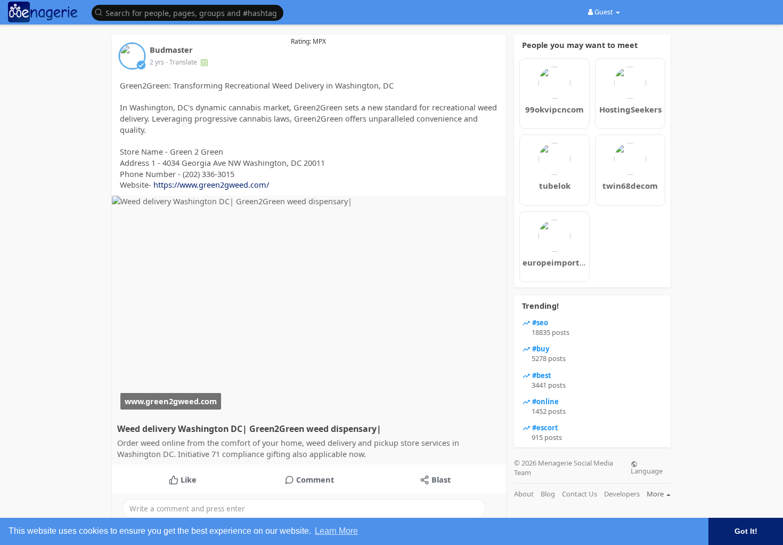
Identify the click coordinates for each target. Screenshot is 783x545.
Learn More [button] (336, 530)
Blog (548, 494)
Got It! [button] (746, 531)
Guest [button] (604, 12)
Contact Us (579, 494)
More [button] (656, 494)
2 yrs (157, 62)
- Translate (182, 62)
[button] (190, 12)
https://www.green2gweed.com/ (211, 184)
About (524, 494)
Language (647, 470)
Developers (622, 494)
